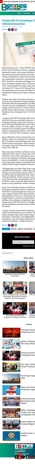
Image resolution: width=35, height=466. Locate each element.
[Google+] (12, 29)
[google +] (14, 7)
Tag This (6, 229)
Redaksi (17, 451)
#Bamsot (20, 229)
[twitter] (11, 7)
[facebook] (7, 7)
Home (19, 13)
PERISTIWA (26, 13)
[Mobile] (18, 7)
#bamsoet (13, 229)
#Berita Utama (28, 229)
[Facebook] (9, 29)
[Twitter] (15, 29)
